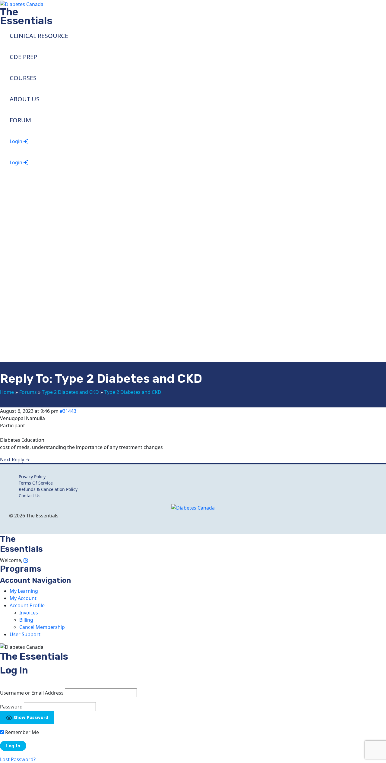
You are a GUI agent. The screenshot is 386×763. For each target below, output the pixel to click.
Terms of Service (36, 483)
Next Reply (15, 459)
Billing (26, 620)
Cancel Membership (42, 627)
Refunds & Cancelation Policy (48, 489)
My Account (23, 598)
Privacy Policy (32, 476)
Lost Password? (18, 759)
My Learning (24, 591)
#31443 (68, 411)
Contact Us (29, 495)
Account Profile (27, 605)
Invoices (28, 612)
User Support (25, 634)
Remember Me (21, 732)
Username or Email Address (32, 692)
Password (11, 706)
